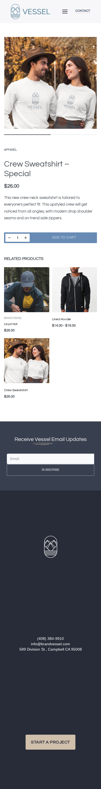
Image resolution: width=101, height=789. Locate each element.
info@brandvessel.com (50, 644)
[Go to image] (27, 134)
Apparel (10, 149)
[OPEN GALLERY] (50, 83)
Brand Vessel (13, 318)
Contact (82, 11)
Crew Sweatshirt (16, 390)
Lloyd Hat (11, 324)
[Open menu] (65, 11)
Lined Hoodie (61, 319)
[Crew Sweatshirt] (26, 360)
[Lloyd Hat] (26, 289)
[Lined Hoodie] (74, 289)
